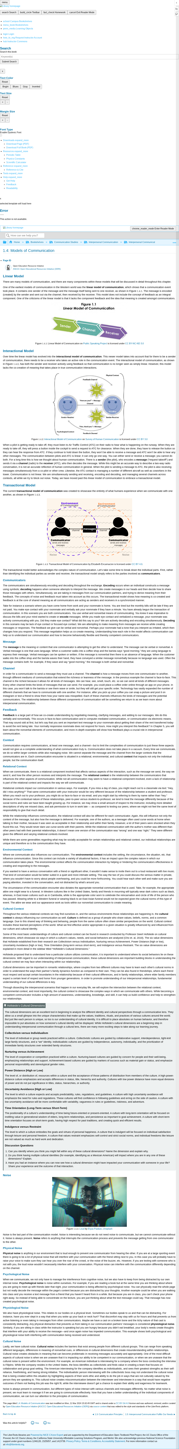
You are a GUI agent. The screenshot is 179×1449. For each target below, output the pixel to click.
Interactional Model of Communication (63, 439)
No (49, 1423)
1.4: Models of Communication (31, 1403)
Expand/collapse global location (174, 241)
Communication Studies (66, 242)
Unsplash (107, 1229)
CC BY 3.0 (142, 439)
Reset (5, 82)
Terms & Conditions (91, 1441)
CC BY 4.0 (137, 564)
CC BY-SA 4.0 (122, 1403)
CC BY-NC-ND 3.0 (134, 343)
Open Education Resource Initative (21, 1406)
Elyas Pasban (95, 1229)
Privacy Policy (73, 1441)
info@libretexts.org (14, 1444)
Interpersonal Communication (103, 242)
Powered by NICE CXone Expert (47, 1435)
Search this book (8, 52)
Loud (81, 1229)
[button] (11, 184)
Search (8, 235)
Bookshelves (37, 242)
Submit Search (9, 61)
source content (100, 1406)
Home (16, 242)
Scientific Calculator (16, 162)
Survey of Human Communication (102, 439)
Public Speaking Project (95, 343)
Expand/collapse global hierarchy (6, 242)
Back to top (8, 1414)
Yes (37, 1423)
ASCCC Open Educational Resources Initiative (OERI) (37, 269)
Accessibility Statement (113, 1441)
